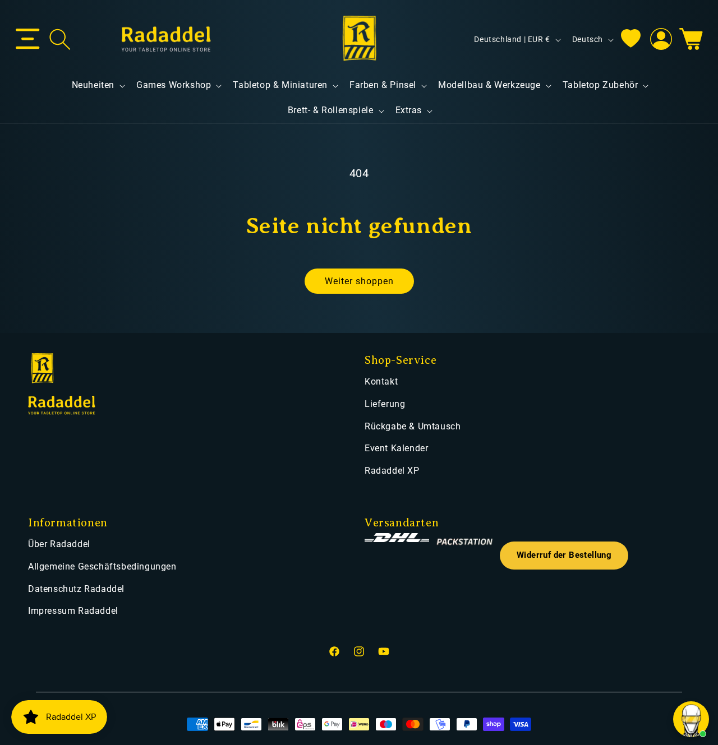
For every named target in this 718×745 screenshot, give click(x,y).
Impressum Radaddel (73, 610)
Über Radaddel (59, 544)
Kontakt (381, 381)
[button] (28, 39)
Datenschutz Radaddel (76, 589)
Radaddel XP (392, 470)
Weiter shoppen (359, 281)
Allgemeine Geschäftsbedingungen (102, 566)
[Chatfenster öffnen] (691, 719)
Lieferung (385, 404)
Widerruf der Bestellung (564, 555)
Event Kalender (396, 448)
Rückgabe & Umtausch (413, 426)
